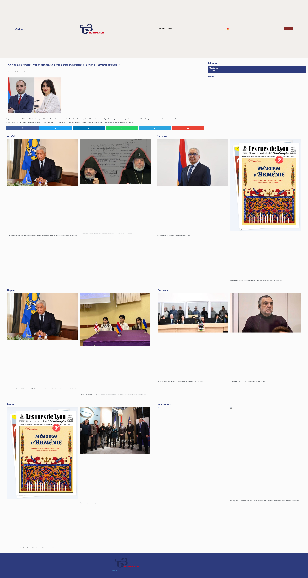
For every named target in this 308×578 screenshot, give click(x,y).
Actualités (162, 28)
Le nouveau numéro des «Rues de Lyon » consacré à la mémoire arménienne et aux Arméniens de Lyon (256, 280)
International (165, 404)
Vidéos (170, 28)
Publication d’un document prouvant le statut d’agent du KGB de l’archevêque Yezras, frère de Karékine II (107, 233)
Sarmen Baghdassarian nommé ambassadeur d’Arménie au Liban (173, 235)
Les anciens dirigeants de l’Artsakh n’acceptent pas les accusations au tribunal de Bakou (180, 381)
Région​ (11, 289)
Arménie (12, 72)
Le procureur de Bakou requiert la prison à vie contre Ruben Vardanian (248, 381)
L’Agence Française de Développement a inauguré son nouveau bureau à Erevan (100, 503)
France (10, 404)
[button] (22, 128)
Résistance (213, 68)
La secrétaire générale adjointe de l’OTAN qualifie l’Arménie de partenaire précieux (179, 503)
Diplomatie (20, 72)
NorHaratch (113, 570)
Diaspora (162, 136)
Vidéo (211, 76)
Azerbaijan (163, 289)
